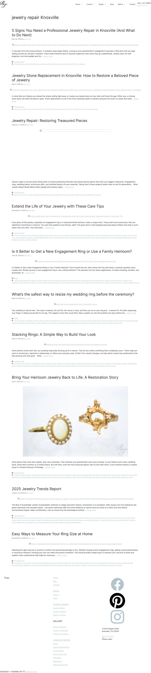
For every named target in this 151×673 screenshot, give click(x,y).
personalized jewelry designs (125, 520)
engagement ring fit (56, 321)
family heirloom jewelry (56, 475)
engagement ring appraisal (90, 280)
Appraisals (57, 661)
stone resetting (116, 283)
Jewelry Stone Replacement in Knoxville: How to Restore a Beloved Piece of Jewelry (75, 77)
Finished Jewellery (60, 634)
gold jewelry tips (89, 235)
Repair (101, 4)
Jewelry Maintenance (32, 64)
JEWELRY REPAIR (61, 640)
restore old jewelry (66, 477)
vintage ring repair (127, 477)
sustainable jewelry (57, 522)
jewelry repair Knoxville (48, 64)
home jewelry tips (86, 563)
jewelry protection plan (56, 237)
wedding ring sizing (115, 565)
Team (55, 598)
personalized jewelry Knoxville (48, 477)
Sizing (55, 644)
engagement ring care (52, 235)
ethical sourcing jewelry (119, 518)
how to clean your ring (119, 235)
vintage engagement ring (130, 283)
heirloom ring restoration (112, 363)
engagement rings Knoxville (86, 363)
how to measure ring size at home (104, 563)
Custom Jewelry (61, 604)
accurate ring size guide (22, 563)
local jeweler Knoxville (64, 64)
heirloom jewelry (70, 475)
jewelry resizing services (117, 321)
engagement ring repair (41, 195)
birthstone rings (19, 363)
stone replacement (91, 109)
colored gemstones (50, 518)
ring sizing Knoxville (84, 366)
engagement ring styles (102, 518)
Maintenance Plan (60, 665)
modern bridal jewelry (106, 520)
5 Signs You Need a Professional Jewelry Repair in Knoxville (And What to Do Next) (73, 32)
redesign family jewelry (93, 283)
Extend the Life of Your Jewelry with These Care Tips (58, 206)
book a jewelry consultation (23, 321)
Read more (48, 56)
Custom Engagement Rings (35, 363)
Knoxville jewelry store (36, 366)
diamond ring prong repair (23, 195)
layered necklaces (92, 520)
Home (55, 578)
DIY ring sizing (74, 563)
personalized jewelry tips (48, 565)
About (78, 4)
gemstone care (78, 235)
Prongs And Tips (60, 654)
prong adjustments (18, 522)
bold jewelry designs (36, 518)
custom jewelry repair (41, 321)
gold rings (100, 363)
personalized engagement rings (73, 283)
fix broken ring (19, 64)
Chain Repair (58, 651)
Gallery (120, 4)
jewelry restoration (37, 109)
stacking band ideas (98, 366)
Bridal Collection (59, 627)
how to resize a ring (70, 321)
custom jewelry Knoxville (22, 235)
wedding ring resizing (93, 195)
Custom (89, 4)
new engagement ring (54, 283)
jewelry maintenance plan (45, 520)
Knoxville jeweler (116, 237)
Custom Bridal (59, 608)
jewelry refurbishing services (59, 195)
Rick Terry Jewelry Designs (75, 109)
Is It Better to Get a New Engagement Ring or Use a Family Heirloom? (72, 251)
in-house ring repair (84, 321)
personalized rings (50, 366)
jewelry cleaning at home (24, 237)
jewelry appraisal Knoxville (86, 475)
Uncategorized (19, 62)
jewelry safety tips (88, 237)
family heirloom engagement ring (111, 280)
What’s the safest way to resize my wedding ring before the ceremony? (73, 294)
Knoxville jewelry (17, 565)
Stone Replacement (61, 647)
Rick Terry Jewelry (78, 64)
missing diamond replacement (54, 109)
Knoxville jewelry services (29, 477)
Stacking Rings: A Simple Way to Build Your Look (54, 334)
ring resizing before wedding (67, 323)
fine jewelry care (66, 235)
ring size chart (92, 565)
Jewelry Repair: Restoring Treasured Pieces (49, 120)
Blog (112, 4)
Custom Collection (60, 631)
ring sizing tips (103, 565)
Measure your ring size (32, 565)
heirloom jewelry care (103, 235)
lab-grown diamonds (78, 520)
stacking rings (111, 366)
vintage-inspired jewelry (73, 522)
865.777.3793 (142, 6)
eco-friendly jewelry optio (84, 518)
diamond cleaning (38, 235)
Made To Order (59, 615)
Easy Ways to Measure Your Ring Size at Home (52, 534)
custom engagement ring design (25, 280)
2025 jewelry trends (21, 518)
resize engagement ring (20, 323)
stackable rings (31, 522)
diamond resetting (61, 280)
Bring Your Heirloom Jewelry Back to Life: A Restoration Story (65, 377)
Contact (132, 4)
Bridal (16, 278)
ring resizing (106, 283)
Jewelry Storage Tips (102, 237)
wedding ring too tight (114, 323)
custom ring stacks (69, 363)
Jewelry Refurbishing (129, 363)
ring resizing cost (83, 323)
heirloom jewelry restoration (26, 520)
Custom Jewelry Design (54, 363)
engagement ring (74, 280)
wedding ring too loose (98, 323)
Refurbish (57, 658)
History (56, 595)
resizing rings (62, 565)
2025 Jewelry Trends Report (36, 489)
